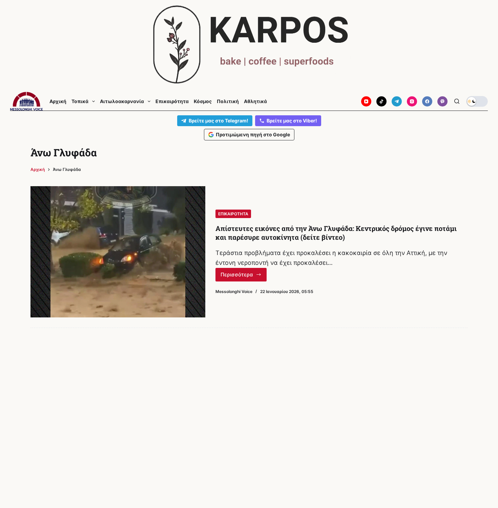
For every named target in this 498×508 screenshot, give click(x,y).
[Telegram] (397, 101)
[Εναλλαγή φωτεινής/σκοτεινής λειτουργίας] (477, 101)
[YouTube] (366, 101)
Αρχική (57, 101)
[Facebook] (427, 101)
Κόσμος (203, 101)
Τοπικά (79, 101)
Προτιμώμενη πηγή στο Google (253, 134)
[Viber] (442, 101)
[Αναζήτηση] (456, 101)
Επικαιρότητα (172, 101)
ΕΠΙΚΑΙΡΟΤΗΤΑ (233, 213)
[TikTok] (381, 101)
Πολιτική (228, 101)
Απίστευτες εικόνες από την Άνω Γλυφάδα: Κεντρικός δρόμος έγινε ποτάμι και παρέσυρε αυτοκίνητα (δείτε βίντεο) (336, 232)
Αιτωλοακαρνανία (122, 101)
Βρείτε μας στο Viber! (292, 120)
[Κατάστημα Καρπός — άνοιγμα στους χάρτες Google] (249, 44)
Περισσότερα (244, 276)
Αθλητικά (255, 101)
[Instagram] (412, 101)
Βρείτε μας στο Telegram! (218, 120)
